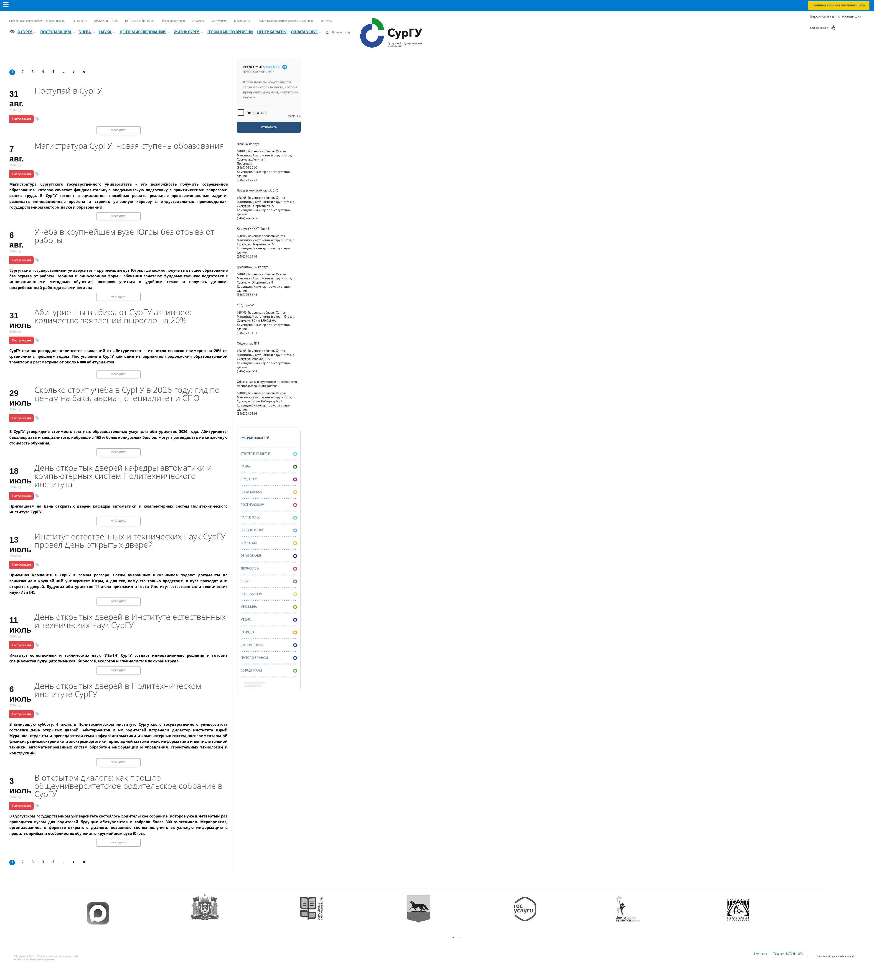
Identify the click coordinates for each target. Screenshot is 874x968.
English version (819, 28)
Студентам (249, 479)
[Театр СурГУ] (350, 913)
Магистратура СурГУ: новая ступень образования (129, 146)
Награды (247, 632)
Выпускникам (251, 492)
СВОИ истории (252, 645)
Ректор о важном (254, 658)
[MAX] (799, 956)
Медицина (249, 607)
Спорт (245, 581)
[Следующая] (73, 72)
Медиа (246, 619)
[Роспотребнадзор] (777, 913)
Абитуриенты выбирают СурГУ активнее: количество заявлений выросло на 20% (112, 316)
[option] (136, 913)
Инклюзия (249, 543)
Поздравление (252, 594)
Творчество (250, 568)
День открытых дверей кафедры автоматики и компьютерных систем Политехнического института (123, 476)
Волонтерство (252, 530)
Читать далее (118, 130)
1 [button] (453, 937)
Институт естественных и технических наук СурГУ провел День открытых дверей (130, 540)
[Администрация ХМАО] (136, 913)
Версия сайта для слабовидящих (835, 16)
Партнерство (251, 517)
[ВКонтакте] (760, 956)
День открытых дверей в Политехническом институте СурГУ (117, 690)
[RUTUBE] (790, 956)
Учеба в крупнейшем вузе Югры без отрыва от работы (124, 236)
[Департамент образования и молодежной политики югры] (243, 913)
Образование (251, 556)
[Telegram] (778, 956)
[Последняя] (84, 72)
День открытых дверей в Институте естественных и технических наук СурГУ (130, 621)
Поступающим (21, 118)
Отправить (269, 127)
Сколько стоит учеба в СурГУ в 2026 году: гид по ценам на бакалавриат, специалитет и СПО (127, 394)
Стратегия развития (256, 454)
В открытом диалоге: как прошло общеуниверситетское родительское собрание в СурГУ (128, 786)
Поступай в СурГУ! (69, 91)
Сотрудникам (251, 670)
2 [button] (460, 937)
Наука (245, 466)
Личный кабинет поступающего (838, 5)
